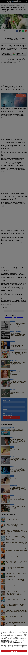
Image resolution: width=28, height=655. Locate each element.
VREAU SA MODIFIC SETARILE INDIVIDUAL (14, 653)
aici (20, 638)
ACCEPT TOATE (14, 651)
